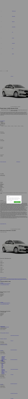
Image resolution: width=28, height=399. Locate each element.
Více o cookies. (10, 200)
